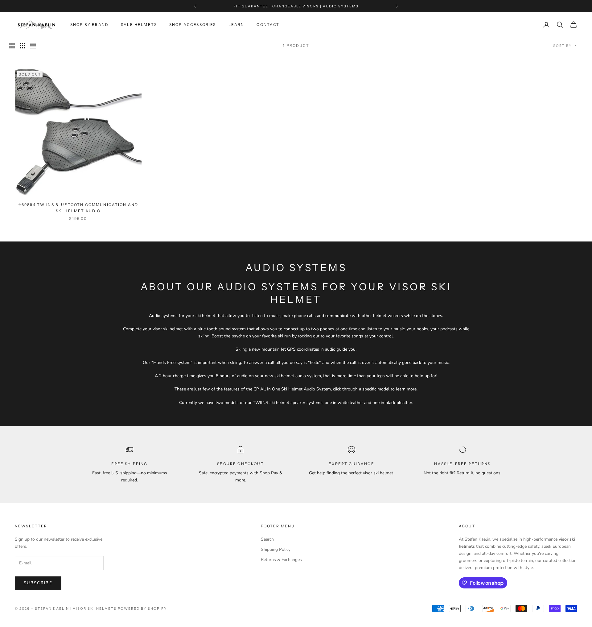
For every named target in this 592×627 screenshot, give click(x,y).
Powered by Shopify (142, 608)
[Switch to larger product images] (12, 45)
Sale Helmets (139, 24)
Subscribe (38, 583)
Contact (268, 24)
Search (267, 539)
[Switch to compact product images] (33, 45)
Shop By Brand (89, 24)
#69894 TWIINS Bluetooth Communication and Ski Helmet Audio (78, 207)
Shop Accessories (192, 24)
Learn (236, 24)
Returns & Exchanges (281, 560)
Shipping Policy (275, 549)
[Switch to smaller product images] (22, 45)
